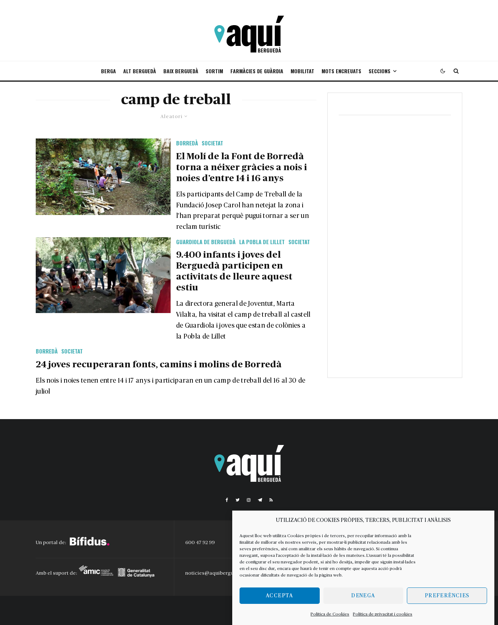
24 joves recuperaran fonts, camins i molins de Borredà (159, 364)
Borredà (187, 143)
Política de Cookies (330, 614)
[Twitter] (237, 500)
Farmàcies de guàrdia (256, 71)
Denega (363, 595)
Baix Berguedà (180, 71)
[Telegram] (260, 500)
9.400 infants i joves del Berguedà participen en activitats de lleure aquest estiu (234, 271)
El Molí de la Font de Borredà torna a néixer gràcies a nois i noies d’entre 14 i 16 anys (241, 167)
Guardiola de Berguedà (206, 242)
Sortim (214, 71)
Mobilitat (302, 71)
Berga (108, 71)
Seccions (379, 71)
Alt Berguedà (139, 71)
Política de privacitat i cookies (382, 614)
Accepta (279, 595)
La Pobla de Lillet (262, 242)
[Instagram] (248, 500)
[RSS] (271, 500)
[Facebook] (227, 500)
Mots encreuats (341, 71)
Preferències (447, 595)
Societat (212, 143)
